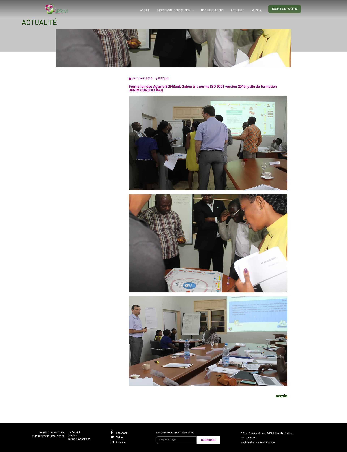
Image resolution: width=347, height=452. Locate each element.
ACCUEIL (145, 10)
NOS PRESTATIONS (212, 10)
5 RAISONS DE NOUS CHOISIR (173, 10)
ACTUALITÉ (237, 10)
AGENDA (256, 10)
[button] (284, 9)
